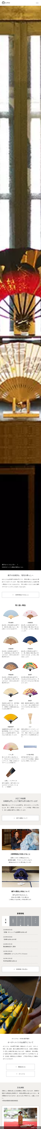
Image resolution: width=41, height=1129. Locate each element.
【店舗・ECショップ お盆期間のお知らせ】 (15, 932)
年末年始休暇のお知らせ (10, 961)
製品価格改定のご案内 (9, 946)
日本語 (33, 1127)
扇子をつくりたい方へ (8, 564)
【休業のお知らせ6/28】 (10, 939)
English (38, 1127)
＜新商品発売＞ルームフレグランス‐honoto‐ (15, 953)
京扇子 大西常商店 (9, 2)
